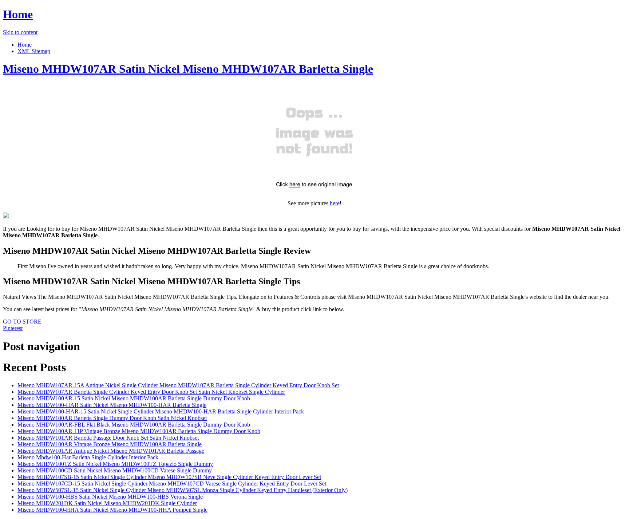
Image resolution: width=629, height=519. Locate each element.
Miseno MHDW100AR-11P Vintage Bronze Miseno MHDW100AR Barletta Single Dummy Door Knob (138, 431)
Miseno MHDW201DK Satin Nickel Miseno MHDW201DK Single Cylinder (107, 503)
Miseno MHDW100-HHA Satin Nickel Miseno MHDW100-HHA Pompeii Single (112, 510)
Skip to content (20, 32)
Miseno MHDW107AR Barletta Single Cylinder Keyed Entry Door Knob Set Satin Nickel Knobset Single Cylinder (151, 392)
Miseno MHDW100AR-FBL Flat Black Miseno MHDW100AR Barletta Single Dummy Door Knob (133, 424)
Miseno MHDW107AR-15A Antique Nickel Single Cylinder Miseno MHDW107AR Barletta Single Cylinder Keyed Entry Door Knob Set (178, 385)
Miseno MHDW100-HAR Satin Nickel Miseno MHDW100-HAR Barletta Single (111, 405)
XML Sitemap (33, 51)
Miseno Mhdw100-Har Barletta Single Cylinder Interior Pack (87, 457)
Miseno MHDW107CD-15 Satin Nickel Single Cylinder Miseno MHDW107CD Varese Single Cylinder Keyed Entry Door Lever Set (171, 483)
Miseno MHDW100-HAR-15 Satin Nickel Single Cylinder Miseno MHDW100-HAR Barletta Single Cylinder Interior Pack (160, 411)
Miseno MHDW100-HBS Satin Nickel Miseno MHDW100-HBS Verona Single (110, 497)
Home (18, 14)
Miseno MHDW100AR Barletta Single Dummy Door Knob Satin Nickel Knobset (112, 418)
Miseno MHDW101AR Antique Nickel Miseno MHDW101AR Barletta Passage (110, 451)
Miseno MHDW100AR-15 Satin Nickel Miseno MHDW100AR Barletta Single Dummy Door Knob (133, 398)
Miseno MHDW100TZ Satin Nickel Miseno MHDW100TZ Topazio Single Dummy (115, 464)
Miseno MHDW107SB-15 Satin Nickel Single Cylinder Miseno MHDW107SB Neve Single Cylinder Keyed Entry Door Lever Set (169, 477)
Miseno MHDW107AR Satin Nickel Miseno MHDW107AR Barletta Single (188, 68)
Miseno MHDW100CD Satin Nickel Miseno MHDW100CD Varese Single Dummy (114, 470)
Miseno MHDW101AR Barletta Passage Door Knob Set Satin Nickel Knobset (108, 438)
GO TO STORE (22, 321)
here (335, 203)
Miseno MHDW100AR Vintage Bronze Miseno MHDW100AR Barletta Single (109, 444)
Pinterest (13, 328)
